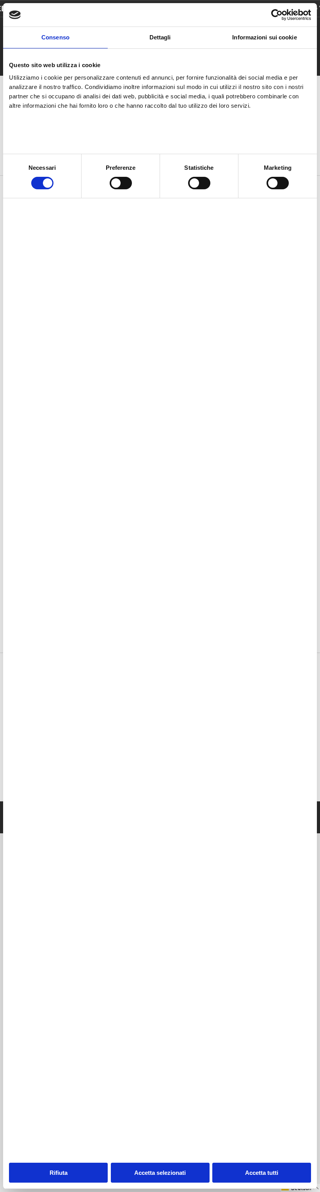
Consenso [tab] (55, 37)
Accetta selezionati (160, 1172)
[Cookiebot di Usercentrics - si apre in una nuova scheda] (277, 15)
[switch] (121, 183)
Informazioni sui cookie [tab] (264, 37)
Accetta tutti (261, 1172)
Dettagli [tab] (160, 37)
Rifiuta (59, 1172)
